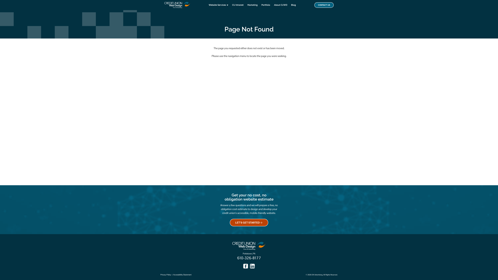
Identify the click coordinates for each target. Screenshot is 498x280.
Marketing (252, 5)
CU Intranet (238, 5)
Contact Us (324, 5)
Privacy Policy (165, 275)
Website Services (217, 5)
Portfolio (265, 5)
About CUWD (280, 5)
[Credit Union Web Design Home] (177, 5)
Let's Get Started (247, 222)
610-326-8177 (249, 258)
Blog (293, 5)
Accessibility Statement (182, 275)
